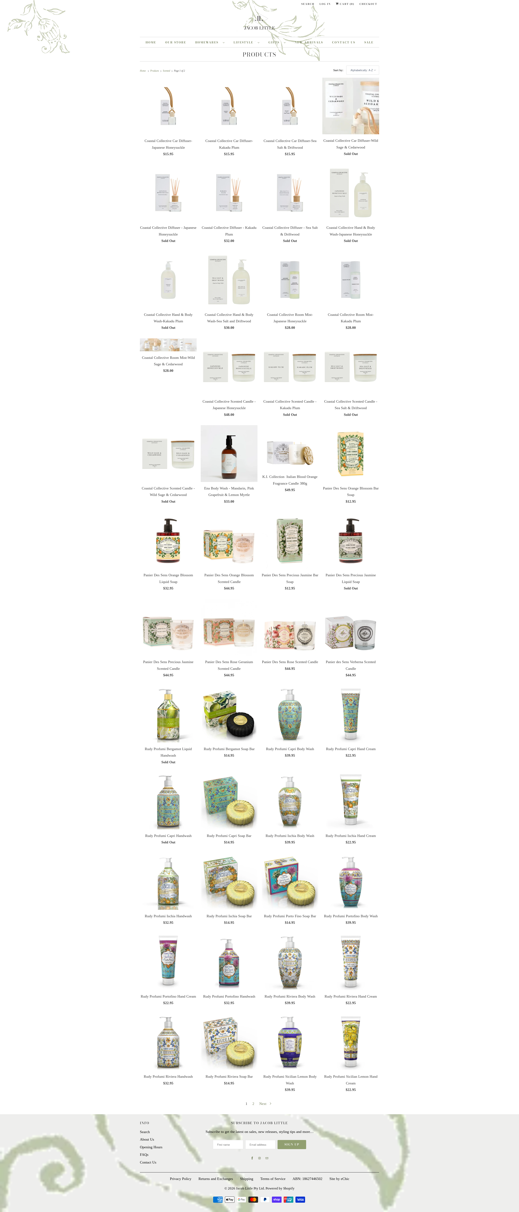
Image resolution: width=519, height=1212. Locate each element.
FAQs (144, 1155)
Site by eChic (339, 1179)
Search (307, 4)
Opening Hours (151, 1147)
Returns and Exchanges (215, 1179)
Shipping (246, 1179)
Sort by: (338, 70)
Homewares (208, 42)
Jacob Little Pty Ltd (250, 1188)
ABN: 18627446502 (307, 1179)
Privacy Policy (180, 1179)
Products (259, 54)
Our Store (175, 42)
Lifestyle (245, 42)
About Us (147, 1139)
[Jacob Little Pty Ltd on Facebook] (252, 1158)
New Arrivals (309, 42)
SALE (368, 42)
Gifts (275, 42)
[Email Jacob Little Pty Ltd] (266, 1158)
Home (151, 42)
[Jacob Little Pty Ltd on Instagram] (259, 1158)
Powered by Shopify (280, 1188)
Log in (325, 4)
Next (263, 1104)
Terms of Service (272, 1179)
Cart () (346, 4)
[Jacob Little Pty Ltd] (259, 23)
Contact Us (343, 42)
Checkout (368, 4)
